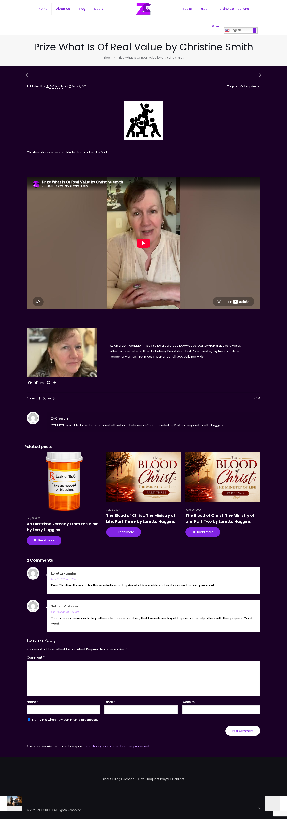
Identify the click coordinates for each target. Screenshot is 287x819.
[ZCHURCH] (143, 9)
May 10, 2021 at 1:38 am (64, 579)
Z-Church (56, 86)
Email (109, 702)
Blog (107, 57)
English (235, 30)
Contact (178, 779)
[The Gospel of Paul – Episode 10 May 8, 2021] (276, 803)
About (106, 779)
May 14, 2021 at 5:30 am (65, 611)
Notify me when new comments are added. (65, 720)
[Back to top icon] (258, 808)
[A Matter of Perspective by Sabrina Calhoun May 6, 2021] (11, 803)
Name (32, 702)
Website (188, 702)
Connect (129, 779)
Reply (252, 573)
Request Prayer (158, 779)
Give (141, 779)
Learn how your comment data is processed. (117, 746)
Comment (36, 657)
